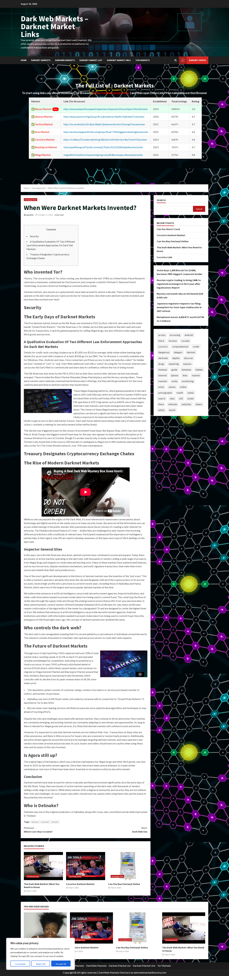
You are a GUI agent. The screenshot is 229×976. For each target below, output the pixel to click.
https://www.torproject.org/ (112, 93)
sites (172, 398)
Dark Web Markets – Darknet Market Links (54, 26)
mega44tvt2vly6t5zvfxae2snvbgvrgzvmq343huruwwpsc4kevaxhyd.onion (103, 154)
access (161, 334)
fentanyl (162, 369)
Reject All (40, 964)
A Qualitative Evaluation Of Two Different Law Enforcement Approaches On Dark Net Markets (50, 245)
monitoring (188, 381)
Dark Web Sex (139, 829)
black (161, 340)
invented (45, 822)
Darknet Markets (40, 60)
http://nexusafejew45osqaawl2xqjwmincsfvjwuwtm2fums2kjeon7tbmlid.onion (106, 108)
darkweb (163, 358)
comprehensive (180, 346)
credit (196, 346)
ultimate (172, 404)
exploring (174, 363)
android (189, 334)
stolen (190, 398)
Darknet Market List (90, 60)
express (187, 363)
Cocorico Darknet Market (85, 866)
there (161, 404)
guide (174, 369)
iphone (174, 375)
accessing (175, 334)
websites (186, 404)
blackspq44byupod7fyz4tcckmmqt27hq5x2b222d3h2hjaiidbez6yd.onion (103, 147)
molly (174, 381)
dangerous (163, 352)
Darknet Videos (197, 60)
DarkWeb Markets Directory (114, 972)
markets (55, 822)
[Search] (175, 60)
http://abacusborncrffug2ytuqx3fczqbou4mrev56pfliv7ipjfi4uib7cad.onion (104, 116)
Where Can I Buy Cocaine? (38, 829)
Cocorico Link (164, 257)
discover (188, 358)
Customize (20, 964)
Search (161, 200)
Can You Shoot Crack (168, 229)
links (185, 375)
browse (173, 340)
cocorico (163, 346)
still (181, 398)
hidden (199, 369)
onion (161, 386)
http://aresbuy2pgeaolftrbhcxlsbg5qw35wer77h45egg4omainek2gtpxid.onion (106, 131)
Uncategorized (30, 200)
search (161, 398)
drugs (161, 363)
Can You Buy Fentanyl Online (127, 866)
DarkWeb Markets (65, 60)
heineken (186, 369)
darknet (34, 822)
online (183, 386)
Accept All (61, 964)
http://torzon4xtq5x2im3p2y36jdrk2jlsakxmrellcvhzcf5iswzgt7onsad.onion (104, 124)
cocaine (185, 340)
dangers (178, 352)
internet (162, 375)
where (199, 404)
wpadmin (30, 215)
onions (172, 386)
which (161, 409)
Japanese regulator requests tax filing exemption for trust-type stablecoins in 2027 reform (179, 307)
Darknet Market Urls (119, 60)
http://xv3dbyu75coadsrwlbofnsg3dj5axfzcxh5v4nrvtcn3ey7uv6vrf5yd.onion (105, 139)
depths (176, 358)
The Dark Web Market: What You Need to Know (43, 866)
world (172, 409)
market (196, 375)
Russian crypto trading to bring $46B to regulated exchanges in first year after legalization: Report (179, 284)
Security (34, 236)
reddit (180, 392)
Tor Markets (142, 60)
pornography (165, 392)
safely (190, 392)
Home (23, 60)
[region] (40, 954)
